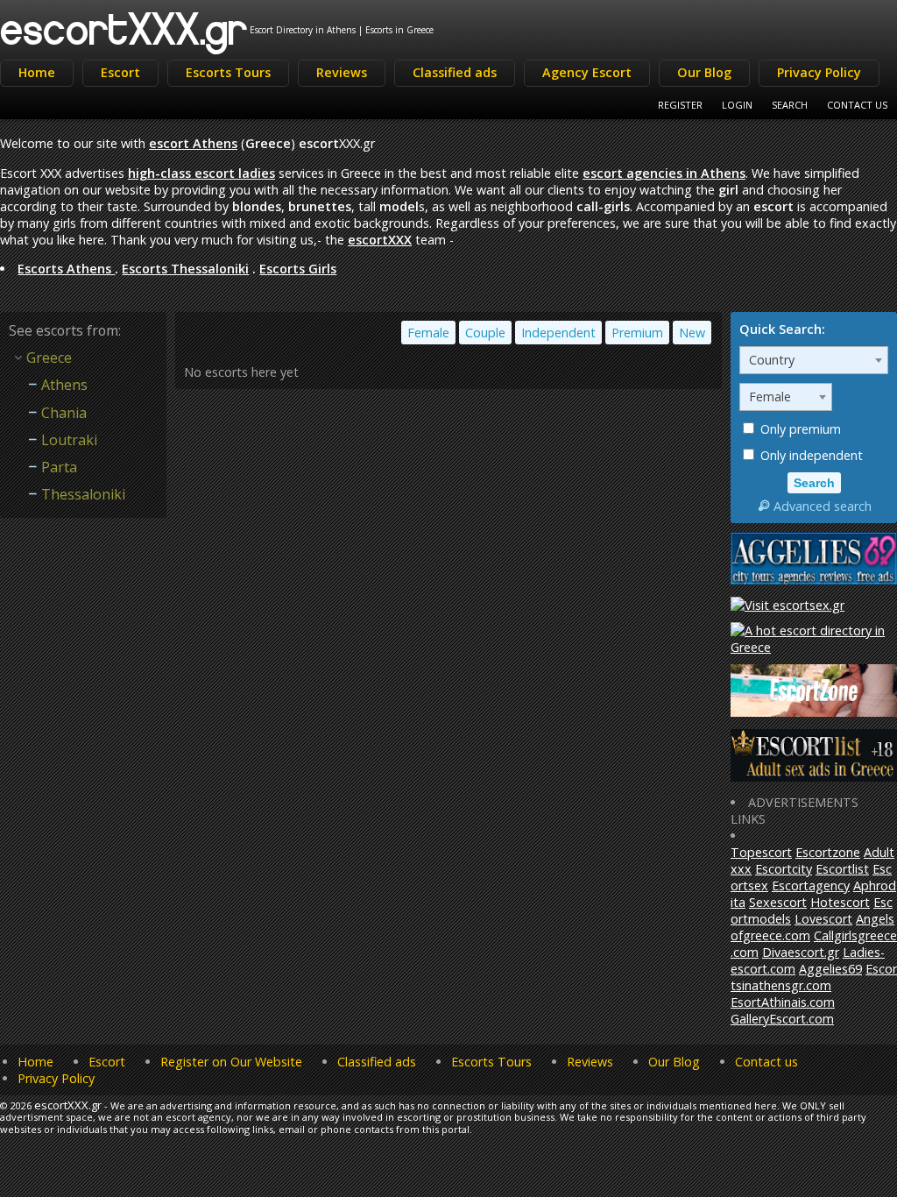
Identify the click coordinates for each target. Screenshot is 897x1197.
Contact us (766, 1061)
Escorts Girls (297, 268)
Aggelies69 (830, 968)
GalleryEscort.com (782, 1018)
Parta (59, 467)
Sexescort (778, 902)
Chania (64, 412)
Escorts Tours (228, 72)
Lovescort (823, 918)
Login (737, 104)
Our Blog (704, 72)
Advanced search (822, 506)
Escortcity (783, 869)
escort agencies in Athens (664, 173)
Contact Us (857, 104)
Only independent (810, 455)
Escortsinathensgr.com (814, 977)
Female (428, 332)
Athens (64, 384)
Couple (485, 332)
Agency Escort (587, 72)
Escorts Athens (66, 268)
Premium (637, 332)
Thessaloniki (83, 494)
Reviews (341, 72)
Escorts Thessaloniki (185, 268)
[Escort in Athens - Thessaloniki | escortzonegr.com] (814, 712)
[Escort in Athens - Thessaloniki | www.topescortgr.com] (814, 647)
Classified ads (455, 72)
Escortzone (827, 852)
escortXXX (380, 239)
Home (36, 72)
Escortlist (842, 869)
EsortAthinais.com (783, 1002)
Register (680, 104)
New (692, 332)
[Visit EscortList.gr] (814, 776)
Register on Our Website (231, 1061)
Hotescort (840, 902)
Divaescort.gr (800, 952)
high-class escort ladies (201, 173)
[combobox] (813, 360)
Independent (558, 332)
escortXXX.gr (124, 27)
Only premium (799, 429)
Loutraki (69, 440)
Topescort (761, 852)
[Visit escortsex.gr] (787, 605)
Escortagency (811, 885)
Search (790, 104)
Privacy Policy (819, 72)
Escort (120, 72)
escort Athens (193, 143)
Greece (49, 357)
